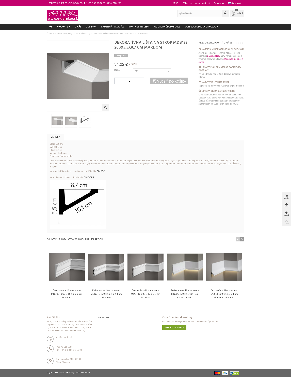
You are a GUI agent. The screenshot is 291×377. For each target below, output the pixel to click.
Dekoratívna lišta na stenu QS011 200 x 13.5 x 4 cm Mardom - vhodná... (224, 294)
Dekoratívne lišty (82, 33)
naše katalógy (213, 56)
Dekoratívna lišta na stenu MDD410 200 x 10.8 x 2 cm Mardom (145, 294)
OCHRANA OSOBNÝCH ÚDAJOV (201, 27)
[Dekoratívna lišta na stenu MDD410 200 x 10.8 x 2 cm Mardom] (145, 267)
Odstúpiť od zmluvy (174, 327)
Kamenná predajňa (112, 27)
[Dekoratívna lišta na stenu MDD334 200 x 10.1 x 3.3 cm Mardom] (67, 267)
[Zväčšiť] (105, 107)
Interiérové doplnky (63, 33)
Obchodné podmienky (167, 27)
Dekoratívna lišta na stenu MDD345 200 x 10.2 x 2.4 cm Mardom (106, 294)
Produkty (62, 27)
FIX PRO (101, 171)
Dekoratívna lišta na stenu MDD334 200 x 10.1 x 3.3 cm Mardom (66, 294)
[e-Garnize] (62, 15)
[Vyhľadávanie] (225, 13)
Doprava (91, 27)
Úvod (49, 33)
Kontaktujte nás (139, 27)
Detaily (55, 137)
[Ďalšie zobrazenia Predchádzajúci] (48, 121)
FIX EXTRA (89, 177)
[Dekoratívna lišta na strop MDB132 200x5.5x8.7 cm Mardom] (57, 121)
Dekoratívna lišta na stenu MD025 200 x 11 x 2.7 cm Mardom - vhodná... (185, 294)
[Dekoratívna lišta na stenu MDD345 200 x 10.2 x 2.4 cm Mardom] (106, 267)
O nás (78, 27)
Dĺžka (117, 70)
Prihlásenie (219, 3)
